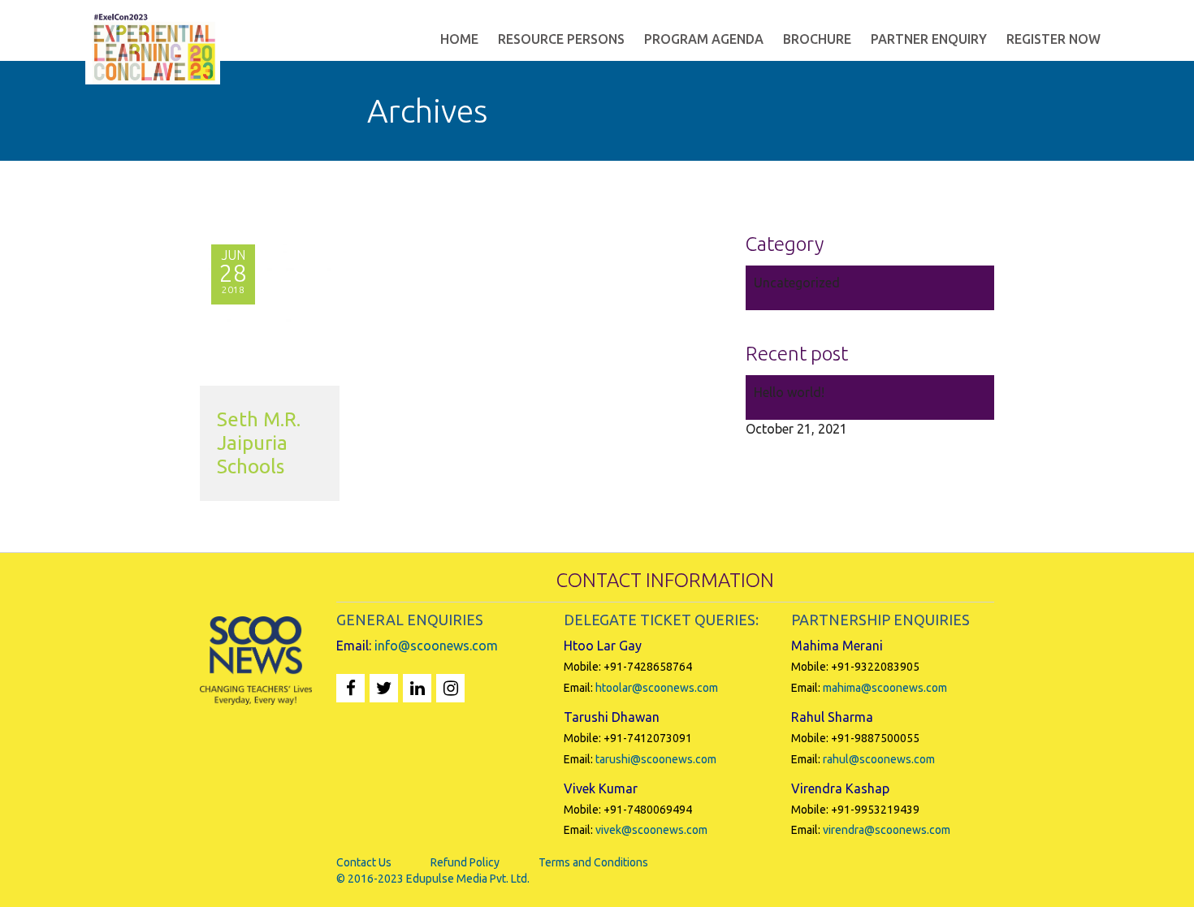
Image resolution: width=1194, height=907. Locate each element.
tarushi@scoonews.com (655, 759)
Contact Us (364, 862)
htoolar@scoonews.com (656, 687)
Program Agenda (704, 39)
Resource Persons (561, 39)
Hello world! (789, 392)
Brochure (817, 39)
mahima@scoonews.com (885, 687)
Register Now (1053, 39)
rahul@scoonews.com (879, 759)
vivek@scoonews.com (651, 829)
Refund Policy (465, 862)
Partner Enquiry (929, 39)
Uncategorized (797, 282)
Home (459, 39)
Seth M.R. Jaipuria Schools (259, 442)
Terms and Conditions (593, 862)
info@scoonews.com (436, 645)
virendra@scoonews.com (886, 829)
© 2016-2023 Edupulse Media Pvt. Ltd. (433, 878)
